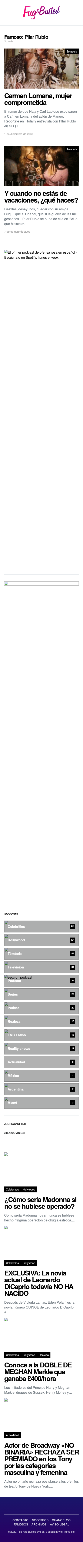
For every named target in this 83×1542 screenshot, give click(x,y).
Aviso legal (59, 1524)
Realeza (44, 1355)
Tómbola (72, 51)
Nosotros (40, 1520)
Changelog (61, 1520)
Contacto (21, 1520)
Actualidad (12, 1435)
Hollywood (29, 1189)
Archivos (39, 1524)
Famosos (21, 1524)
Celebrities (12, 1189)
